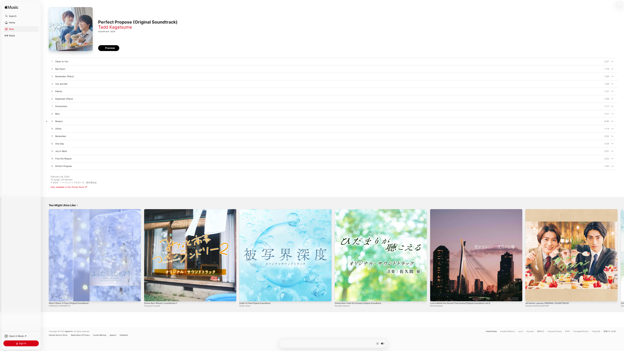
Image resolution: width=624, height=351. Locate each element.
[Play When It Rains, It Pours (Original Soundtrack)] (52, 297)
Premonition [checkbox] (61, 106)
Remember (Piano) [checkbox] (64, 76)
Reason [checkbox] (59, 121)
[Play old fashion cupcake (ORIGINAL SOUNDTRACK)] (529, 297)
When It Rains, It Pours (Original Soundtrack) (71, 210)
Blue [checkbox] (57, 113)
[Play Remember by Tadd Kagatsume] (52, 136)
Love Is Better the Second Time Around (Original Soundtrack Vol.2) (464, 210)
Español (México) (507, 331)
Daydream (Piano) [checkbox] (64, 99)
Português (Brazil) (580, 331)
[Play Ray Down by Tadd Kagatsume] (52, 69)
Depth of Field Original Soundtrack (256, 210)
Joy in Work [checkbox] (61, 151)
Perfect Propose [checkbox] (63, 166)
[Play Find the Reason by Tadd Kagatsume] (52, 158)
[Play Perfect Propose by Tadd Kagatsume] (52, 166)
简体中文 (540, 331)
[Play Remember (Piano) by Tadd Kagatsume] (52, 76)
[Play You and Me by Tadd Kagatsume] (52, 84)
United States (491, 331)
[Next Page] (620, 255)
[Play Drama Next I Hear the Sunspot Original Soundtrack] (338, 297)
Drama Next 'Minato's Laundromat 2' (162, 210)
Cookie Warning (99, 335)
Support (113, 335)
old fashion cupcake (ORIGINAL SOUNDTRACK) (549, 210)
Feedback (124, 335)
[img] (11, 7)
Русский (530, 331)
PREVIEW (605, 61)
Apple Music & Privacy (80, 335)
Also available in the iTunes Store (67, 187)
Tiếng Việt (596, 331)
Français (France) (555, 331)
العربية (520, 331)
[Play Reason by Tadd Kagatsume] (52, 121)
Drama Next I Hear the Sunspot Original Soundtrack (361, 210)
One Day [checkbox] (59, 143)
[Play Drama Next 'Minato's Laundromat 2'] (148, 297)
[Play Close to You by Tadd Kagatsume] (52, 61)
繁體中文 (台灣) (610, 331)
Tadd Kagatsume (115, 27)
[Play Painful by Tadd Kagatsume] (52, 91)
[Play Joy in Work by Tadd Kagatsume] (52, 151)
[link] (63, 205)
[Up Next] (377, 343)
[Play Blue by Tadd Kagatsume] (52, 113)
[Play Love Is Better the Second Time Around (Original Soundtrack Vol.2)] (434, 297)
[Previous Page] (45, 255)
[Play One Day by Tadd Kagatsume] (52, 143)
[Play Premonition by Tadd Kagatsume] (52, 106)
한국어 (567, 331)
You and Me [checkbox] (61, 84)
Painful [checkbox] (58, 91)
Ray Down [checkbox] (60, 69)
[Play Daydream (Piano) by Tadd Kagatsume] (52, 99)
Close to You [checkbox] (61, 61)
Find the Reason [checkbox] (63, 158)
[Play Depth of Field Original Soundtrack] (243, 297)
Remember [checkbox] (60, 136)
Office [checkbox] (58, 128)
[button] (21, 16)
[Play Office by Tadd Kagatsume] (52, 128)
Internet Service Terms (58, 335)
